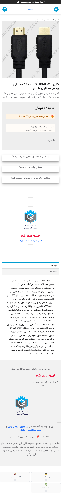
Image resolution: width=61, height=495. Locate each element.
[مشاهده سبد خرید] (4, 9)
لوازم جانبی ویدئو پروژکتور (50, 20)
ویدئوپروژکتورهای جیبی (17, 426)
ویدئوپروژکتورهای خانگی (30, 430)
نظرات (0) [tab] (53, 271)
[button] (56, 9)
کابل (36, 20)
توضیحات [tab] (53, 265)
